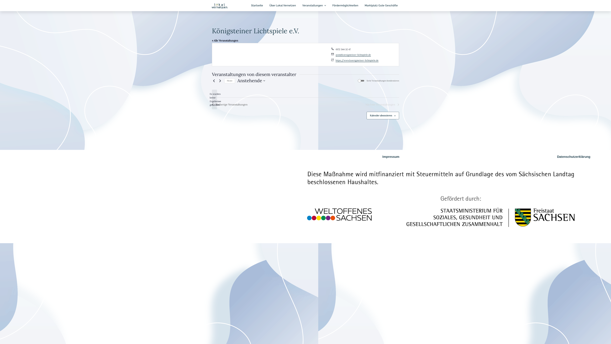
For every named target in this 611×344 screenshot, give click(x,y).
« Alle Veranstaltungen (225, 40)
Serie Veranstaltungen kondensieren (383, 80)
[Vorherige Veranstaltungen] (214, 81)
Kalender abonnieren (381, 115)
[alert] (214, 99)
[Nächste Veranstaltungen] (220, 81)
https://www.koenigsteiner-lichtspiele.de (357, 60)
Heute (229, 80)
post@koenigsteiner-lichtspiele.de (353, 54)
